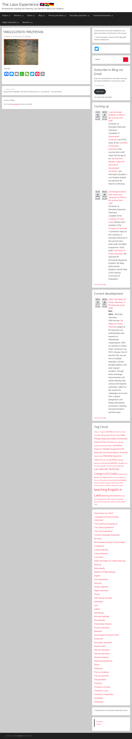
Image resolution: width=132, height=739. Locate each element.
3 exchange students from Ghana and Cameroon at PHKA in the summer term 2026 (117, 197)
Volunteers (98, 698)
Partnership (99, 613)
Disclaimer (99, 721)
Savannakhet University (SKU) (106, 635)
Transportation (100, 680)
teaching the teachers (111, 495)
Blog (40, 15)
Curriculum (98, 557)
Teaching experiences (103, 661)
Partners (17, 15)
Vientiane (113, 499)
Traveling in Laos (101, 691)
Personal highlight (101, 616)
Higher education (9, 22)
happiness (117, 456)
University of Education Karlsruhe (117, 146)
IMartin (28, 36)
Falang (96, 456)
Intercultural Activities (103, 598)
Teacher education (102, 650)
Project (5, 15)
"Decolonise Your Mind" (103, 513)
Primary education (56, 15)
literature (123, 477)
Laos (114, 473)
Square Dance (119, 483)
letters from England (101, 477)
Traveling (98, 683)
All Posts (97, 539)
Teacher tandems (101, 657)
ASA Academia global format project (109, 542)
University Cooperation (103, 694)
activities (109, 432)
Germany (98, 583)
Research (26, 22)
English (97, 576)
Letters (97, 609)
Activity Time (118, 432)
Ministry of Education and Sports (103, 480)
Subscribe (100, 91)
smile (112, 483)
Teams (29, 15)
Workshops (99, 702)
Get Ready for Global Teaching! (115, 324)
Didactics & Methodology (104, 572)
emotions (118, 445)
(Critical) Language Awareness (107, 535)
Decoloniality (99, 568)
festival (100, 456)
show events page (100, 284)
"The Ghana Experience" (104, 527)
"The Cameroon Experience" (106, 524)
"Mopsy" (96, 432)
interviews (106, 460)
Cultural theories (101, 553)
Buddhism (97, 446)
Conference (99, 546)
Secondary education (78, 15)
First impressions (101, 579)
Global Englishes (101, 587)
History (97, 594)
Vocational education (101, 15)
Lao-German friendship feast (115, 466)
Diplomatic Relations (107, 445)
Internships (98, 602)
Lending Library (122, 474)
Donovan (20, 736)
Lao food (103, 463)
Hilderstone (98, 460)
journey (113, 459)
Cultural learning (101, 550)
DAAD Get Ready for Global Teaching (109, 561)
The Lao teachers (101, 676)
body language (119, 442)
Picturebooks (99, 620)
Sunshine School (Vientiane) (102, 485)
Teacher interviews (102, 654)
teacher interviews (117, 485)
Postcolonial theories (103, 624)
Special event (100, 646)
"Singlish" (102, 432)
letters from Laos (114, 477)
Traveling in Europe (102, 687)
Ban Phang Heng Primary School (109, 435)
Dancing (97, 565)
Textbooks (98, 668)
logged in (16, 104)
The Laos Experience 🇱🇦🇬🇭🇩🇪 (28, 4)
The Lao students (101, 672)
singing (108, 483)
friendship (108, 456)
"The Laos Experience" (103, 531)
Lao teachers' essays (116, 463)
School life (98, 639)
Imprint (98, 724)
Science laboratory (99, 483)
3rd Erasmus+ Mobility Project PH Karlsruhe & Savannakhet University (116, 165)
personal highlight (120, 480)
